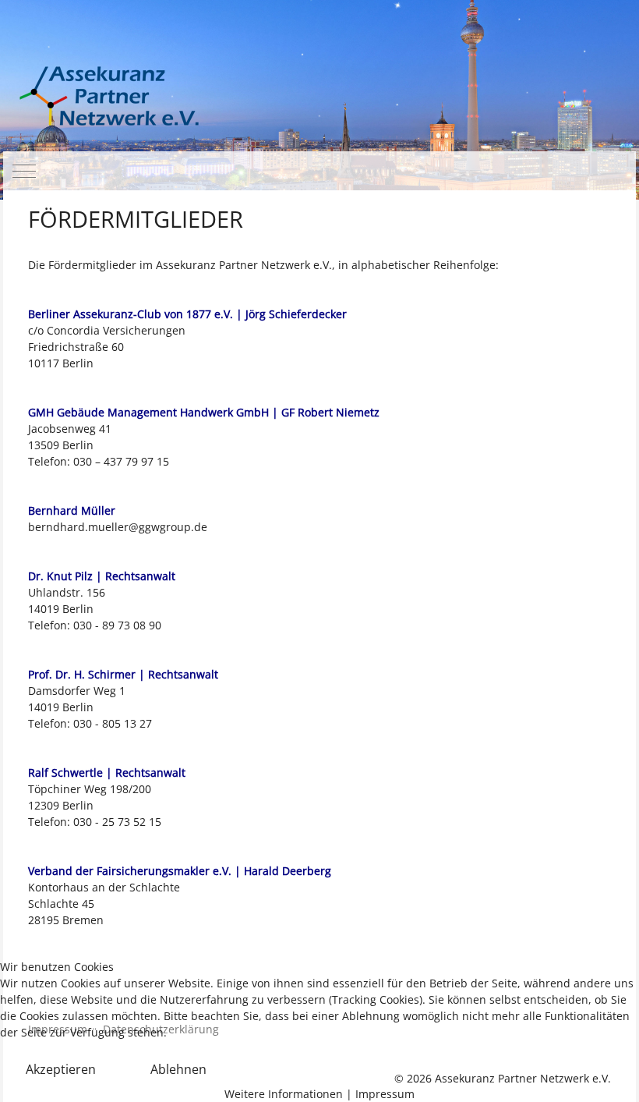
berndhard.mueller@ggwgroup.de (117, 526)
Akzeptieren (61, 1069)
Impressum (385, 1093)
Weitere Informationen (283, 1093)
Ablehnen (178, 1069)
